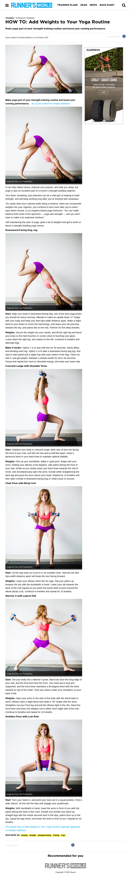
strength (32, 835)
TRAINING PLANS (67, 5)
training (56, 835)
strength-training (44, 835)
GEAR (83, 5)
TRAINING (9, 18)
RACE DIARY (107, 5)
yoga (63, 835)
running (24, 835)
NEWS (93, 5)
